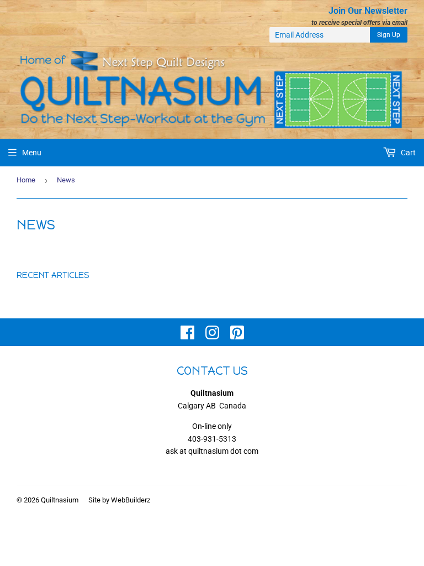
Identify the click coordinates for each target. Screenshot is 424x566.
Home (26, 180)
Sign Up (388, 35)
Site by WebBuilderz (119, 500)
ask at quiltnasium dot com (212, 451)
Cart (407, 152)
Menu (31, 152)
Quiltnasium (59, 500)
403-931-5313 (212, 438)
